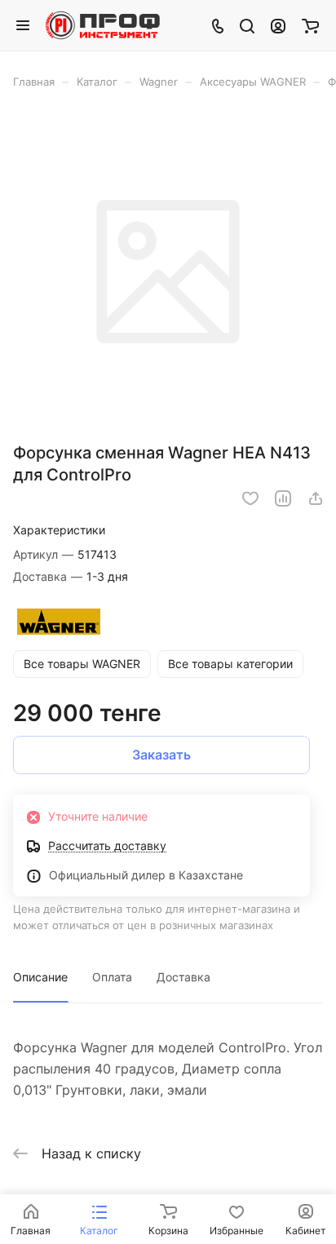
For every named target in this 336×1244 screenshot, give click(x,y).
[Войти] (278, 25)
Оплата (112, 977)
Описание (40, 977)
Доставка (183, 977)
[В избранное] (250, 498)
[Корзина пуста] (310, 25)
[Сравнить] (283, 498)
